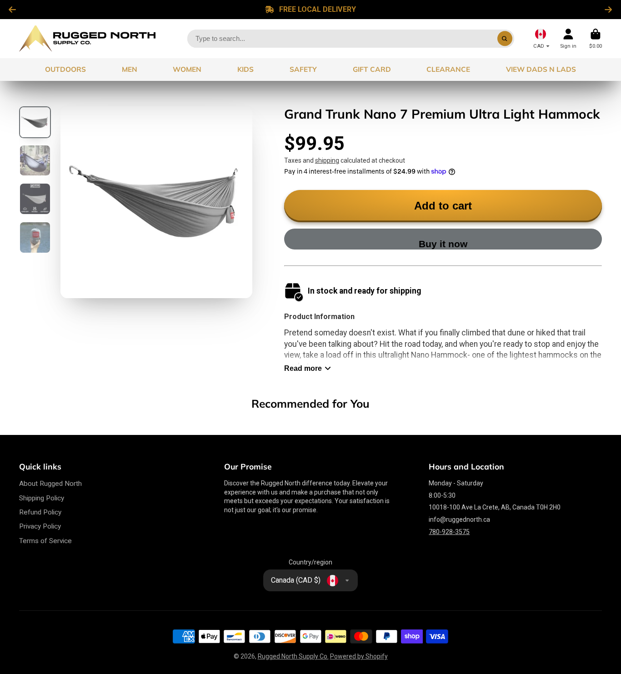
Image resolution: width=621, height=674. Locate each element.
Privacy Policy (40, 526)
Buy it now (443, 244)
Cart (595, 38)
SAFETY (303, 69)
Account (568, 38)
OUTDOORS (65, 69)
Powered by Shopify (359, 656)
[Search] (505, 38)
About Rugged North (50, 483)
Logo (87, 38)
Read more (303, 368)
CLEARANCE (448, 69)
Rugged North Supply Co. (293, 656)
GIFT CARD (372, 69)
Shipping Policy (41, 498)
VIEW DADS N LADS (541, 69)
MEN (129, 69)
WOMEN (187, 69)
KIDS (245, 69)
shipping (327, 160)
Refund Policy (40, 512)
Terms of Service (45, 541)
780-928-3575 (449, 531)
